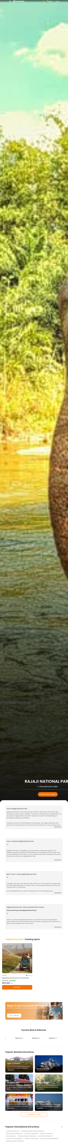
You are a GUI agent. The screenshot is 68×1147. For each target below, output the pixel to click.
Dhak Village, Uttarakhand (45, 1136)
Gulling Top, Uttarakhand (31, 1138)
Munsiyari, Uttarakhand (46, 1133)
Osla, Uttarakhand (11, 1136)
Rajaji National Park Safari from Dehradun (15, 978)
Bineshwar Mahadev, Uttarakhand (27, 1136)
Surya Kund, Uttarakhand (31, 1133)
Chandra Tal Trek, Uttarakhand (14, 1138)
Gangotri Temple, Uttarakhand (14, 1133)
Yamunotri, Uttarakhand (12, 1131)
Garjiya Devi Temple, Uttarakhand (49, 1138)
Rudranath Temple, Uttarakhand (15, 1141)
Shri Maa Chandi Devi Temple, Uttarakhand (32, 1131)
